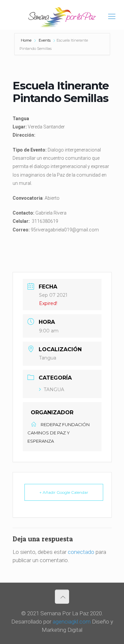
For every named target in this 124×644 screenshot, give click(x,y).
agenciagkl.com (72, 621)
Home (26, 40)
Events (45, 40)
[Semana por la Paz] (62, 16)
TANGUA (54, 389)
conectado (81, 552)
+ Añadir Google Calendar (63, 492)
